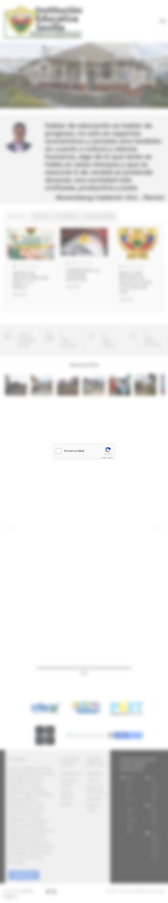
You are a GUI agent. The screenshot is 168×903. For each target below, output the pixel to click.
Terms (110, 458)
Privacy (104, 458)
